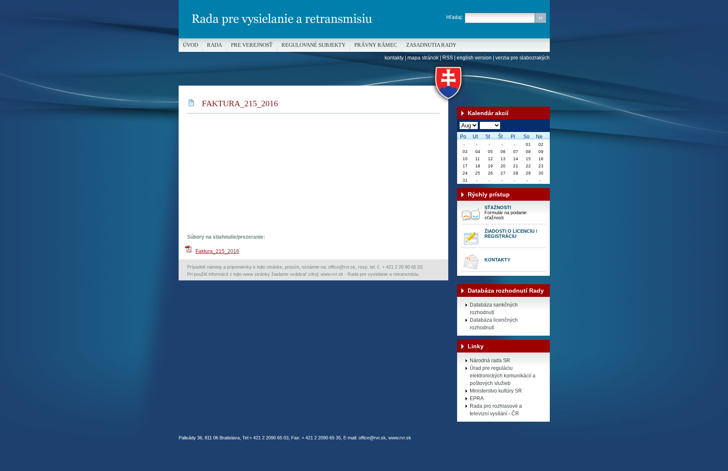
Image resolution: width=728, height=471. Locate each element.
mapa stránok (423, 58)
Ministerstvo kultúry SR (496, 391)
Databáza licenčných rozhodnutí (494, 324)
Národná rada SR (490, 360)
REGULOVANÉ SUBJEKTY (313, 45)
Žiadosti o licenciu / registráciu (510, 234)
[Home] (364, 37)
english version (474, 58)
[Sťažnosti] (470, 222)
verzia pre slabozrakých (522, 58)
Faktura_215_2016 (217, 251)
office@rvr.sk (372, 437)
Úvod (190, 45)
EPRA (477, 398)
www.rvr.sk (399, 437)
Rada (214, 45)
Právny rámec (375, 45)
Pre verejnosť (252, 45)
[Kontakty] (470, 269)
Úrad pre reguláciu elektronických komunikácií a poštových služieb (502, 375)
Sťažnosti (497, 207)
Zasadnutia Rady (431, 45)
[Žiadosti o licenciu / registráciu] (470, 246)
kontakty (394, 58)
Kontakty (497, 259)
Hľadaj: (454, 17)
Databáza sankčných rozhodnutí (494, 308)
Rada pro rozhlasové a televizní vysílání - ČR (496, 410)
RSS (447, 58)
